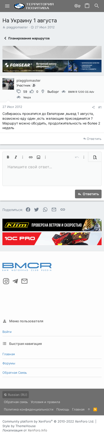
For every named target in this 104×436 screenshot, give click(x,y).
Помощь (62, 409)
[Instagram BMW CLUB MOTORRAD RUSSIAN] (6, 281)
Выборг (53, 91)
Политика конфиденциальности (28, 409)
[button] (7, 6)
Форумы (8, 363)
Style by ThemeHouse (19, 426)
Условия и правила (45, 402)
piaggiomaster (17, 27)
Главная (8, 354)
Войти (7, 332)
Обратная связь (14, 372)
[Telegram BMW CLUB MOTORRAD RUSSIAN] (15, 281)
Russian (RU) (17, 395)
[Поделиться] (93, 107)
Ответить (94, 139)
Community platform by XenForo (48, 421)
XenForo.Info (37, 430)
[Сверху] (89, 409)
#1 (100, 107)
